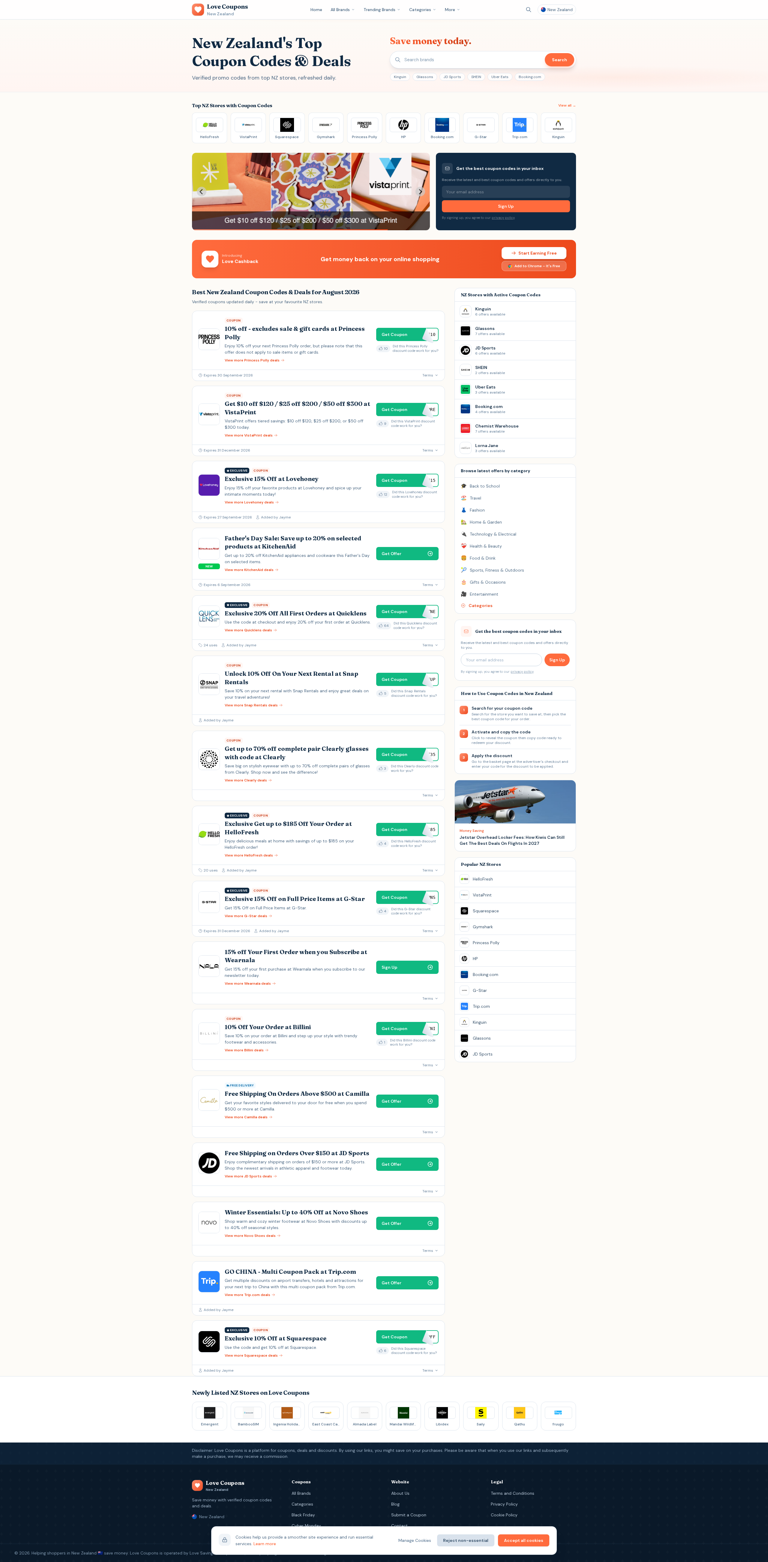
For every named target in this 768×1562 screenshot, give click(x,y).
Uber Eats (499, 76)
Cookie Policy (504, 1515)
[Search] (528, 9)
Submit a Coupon (408, 1515)
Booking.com (530, 76)
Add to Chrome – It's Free (537, 266)
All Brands (340, 9)
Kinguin (400, 76)
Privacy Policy (504, 1504)
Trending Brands (379, 9)
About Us (400, 1493)
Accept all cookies (523, 1540)
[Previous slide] (201, 191)
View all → (567, 105)
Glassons (424, 76)
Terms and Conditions (512, 1493)
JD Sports (452, 76)
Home (316, 9)
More (450, 9)
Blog (395, 1504)
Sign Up (506, 206)
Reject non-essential (465, 1540)
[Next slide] (420, 191)
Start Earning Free (537, 253)
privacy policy (503, 218)
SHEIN (476, 76)
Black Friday (303, 1515)
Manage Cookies (414, 1540)
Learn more (265, 1543)
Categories (420, 9)
